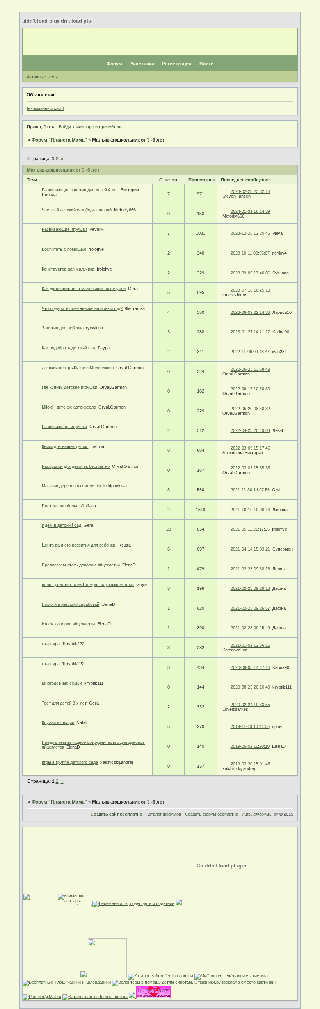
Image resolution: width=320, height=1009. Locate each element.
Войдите (67, 126)
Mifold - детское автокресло (69, 407)
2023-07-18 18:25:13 (250, 290)
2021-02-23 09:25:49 (250, 627)
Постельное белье (60, 505)
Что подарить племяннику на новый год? (82, 308)
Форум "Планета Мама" (59, 140)
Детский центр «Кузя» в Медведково (78, 367)
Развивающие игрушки (64, 229)
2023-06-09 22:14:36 (250, 312)
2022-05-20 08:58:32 (250, 408)
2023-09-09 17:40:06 (250, 273)
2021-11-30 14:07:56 (250, 489)
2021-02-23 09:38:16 (250, 568)
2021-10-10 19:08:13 (250, 509)
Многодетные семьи (62, 683)
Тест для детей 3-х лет (64, 703)
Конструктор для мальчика (68, 269)
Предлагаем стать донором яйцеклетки (81, 565)
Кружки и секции (58, 722)
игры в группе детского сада (70, 762)
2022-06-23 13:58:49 (250, 369)
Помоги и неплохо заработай (70, 604)
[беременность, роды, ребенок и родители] (132, 903)
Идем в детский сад (61, 525)
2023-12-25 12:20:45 (250, 233)
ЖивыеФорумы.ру (260, 814)
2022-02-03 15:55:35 (250, 468)
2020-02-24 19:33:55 (250, 704)
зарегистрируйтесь (104, 126)
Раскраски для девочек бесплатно (76, 466)
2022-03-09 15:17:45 (250, 448)
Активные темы (42, 76)
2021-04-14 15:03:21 (250, 549)
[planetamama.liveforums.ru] (83, 976)
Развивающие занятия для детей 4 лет (80, 190)
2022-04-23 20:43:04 (250, 430)
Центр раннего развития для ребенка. (79, 545)
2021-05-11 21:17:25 (250, 529)
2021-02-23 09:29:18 (250, 588)
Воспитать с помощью (64, 249)
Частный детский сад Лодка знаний (77, 209)
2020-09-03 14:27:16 (250, 667)
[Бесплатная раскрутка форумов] (107, 976)
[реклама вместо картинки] (249, 982)
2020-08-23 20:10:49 (250, 687)
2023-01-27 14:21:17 (250, 331)
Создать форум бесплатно (211, 814)
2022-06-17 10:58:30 (250, 388)
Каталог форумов (163, 814)
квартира (51, 643)
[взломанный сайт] (45, 108)
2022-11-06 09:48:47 (250, 351)
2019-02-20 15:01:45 (250, 763)
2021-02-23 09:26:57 (250, 608)
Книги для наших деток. (65, 446)
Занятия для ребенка (63, 328)
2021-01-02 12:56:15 (250, 645)
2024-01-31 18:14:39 (250, 211)
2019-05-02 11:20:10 (250, 746)
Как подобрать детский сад (68, 347)
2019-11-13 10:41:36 (250, 726)
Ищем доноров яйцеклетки (68, 623)
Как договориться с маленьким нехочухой (84, 288)
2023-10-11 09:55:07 (250, 253)
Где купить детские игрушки (69, 387)
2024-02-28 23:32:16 (250, 191)
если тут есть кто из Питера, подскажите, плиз (88, 584)
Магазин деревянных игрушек (71, 485)
